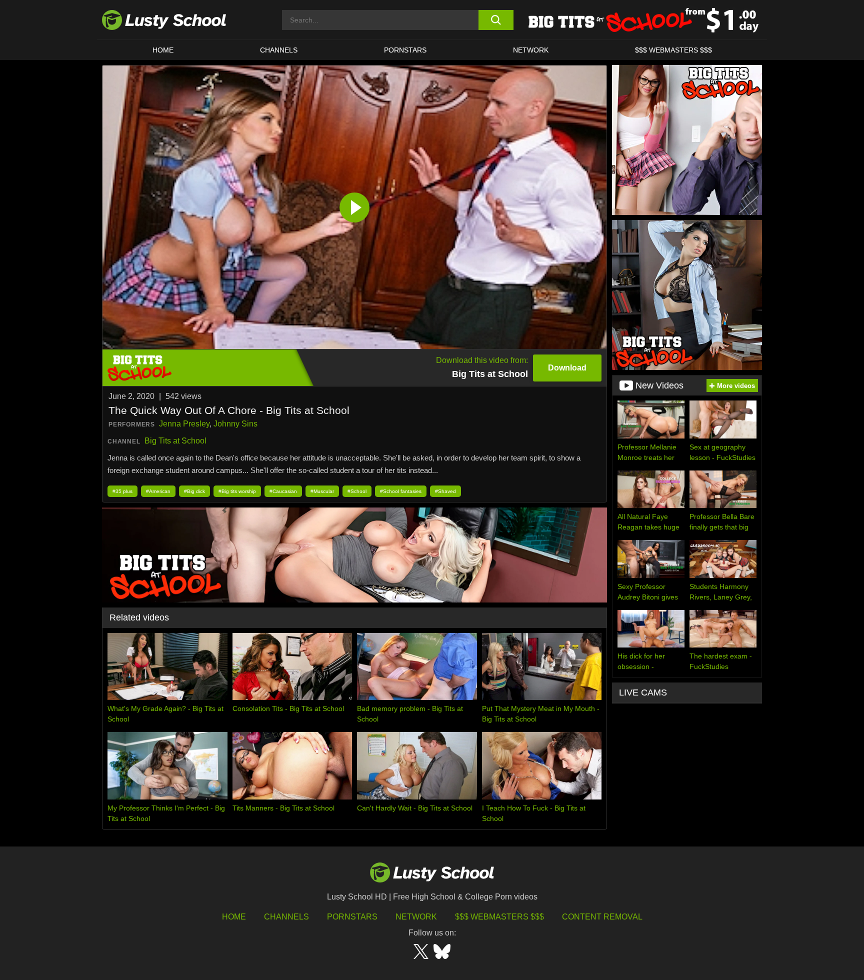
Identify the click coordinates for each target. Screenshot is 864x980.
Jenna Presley (184, 424)
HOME (163, 50)
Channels (279, 50)
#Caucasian (283, 491)
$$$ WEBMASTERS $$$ (673, 50)
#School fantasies (401, 491)
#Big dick (194, 491)
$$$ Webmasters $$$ (499, 916)
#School (357, 491)
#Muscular (322, 491)
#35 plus (122, 491)
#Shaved (445, 491)
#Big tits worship (237, 491)
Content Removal (602, 916)
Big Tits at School (175, 440)
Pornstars (405, 50)
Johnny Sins (236, 424)
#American (158, 491)
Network (530, 50)
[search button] (495, 20)
